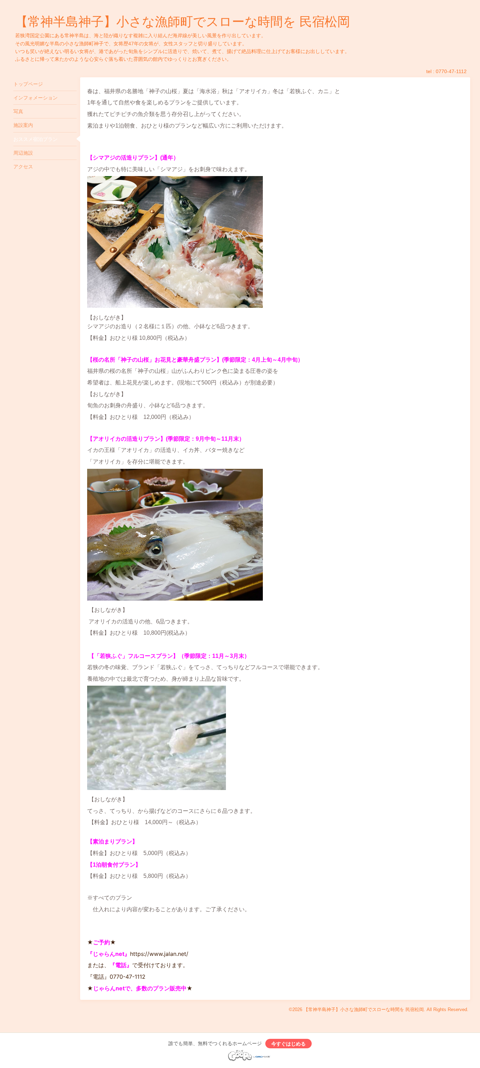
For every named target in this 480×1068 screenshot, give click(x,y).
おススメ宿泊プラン (35, 139)
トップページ (28, 84)
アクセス (23, 166)
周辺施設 (23, 153)
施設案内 (23, 125)
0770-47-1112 (451, 71)
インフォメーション (35, 98)
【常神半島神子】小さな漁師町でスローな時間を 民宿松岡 (182, 21)
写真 (18, 111)
